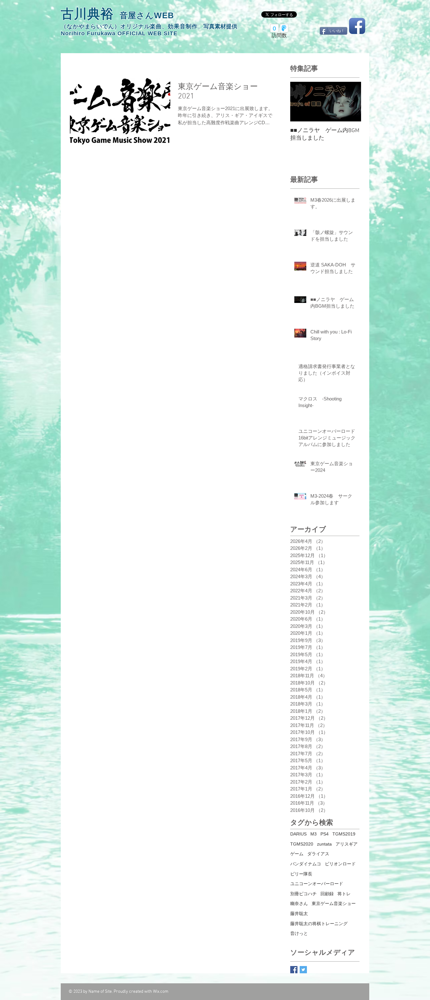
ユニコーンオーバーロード (316, 883)
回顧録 (327, 893)
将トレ (344, 893)
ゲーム (296, 853)
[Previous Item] (300, 102)
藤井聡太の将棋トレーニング (319, 923)
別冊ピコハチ (303, 893)
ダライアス (318, 853)
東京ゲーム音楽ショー (334, 903)
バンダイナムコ (305, 863)
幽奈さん (299, 903)
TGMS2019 (343, 833)
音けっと (299, 933)
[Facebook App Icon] (357, 26)
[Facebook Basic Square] (293, 969)
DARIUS (298, 833)
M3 (313, 833)
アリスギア (347, 843)
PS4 (324, 833)
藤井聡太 (299, 913)
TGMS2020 (301, 843)
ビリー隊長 (301, 873)
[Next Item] (351, 102)
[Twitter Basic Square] (303, 969)
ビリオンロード (340, 863)
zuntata (324, 843)
